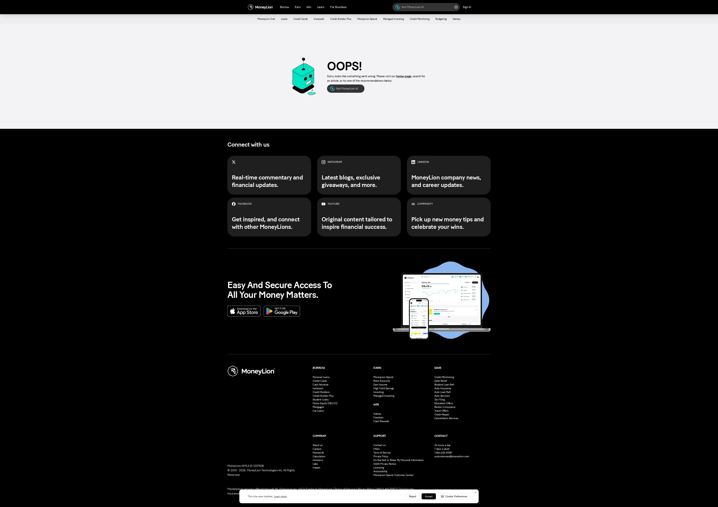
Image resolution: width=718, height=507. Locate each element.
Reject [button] (412, 496)
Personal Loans (321, 377)
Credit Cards (320, 380)
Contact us (379, 445)
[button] (454, 496)
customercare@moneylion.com (451, 456)
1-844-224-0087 (443, 452)
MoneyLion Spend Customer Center (393, 475)
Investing (378, 392)
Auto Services (442, 395)
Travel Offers (441, 410)
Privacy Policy (380, 456)
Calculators (319, 456)
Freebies (378, 417)
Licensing (378, 467)
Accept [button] (428, 496)
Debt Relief (440, 380)
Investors (318, 460)
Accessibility (380, 471)
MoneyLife (318, 452)
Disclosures (406, 489)
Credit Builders (321, 392)
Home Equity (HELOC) (325, 403)
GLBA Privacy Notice (384, 463)
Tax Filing (439, 399)
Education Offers (443, 403)
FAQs (376, 449)
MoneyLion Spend (383, 377)
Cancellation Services (446, 418)
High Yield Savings (383, 388)
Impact (316, 467)
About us (318, 445)
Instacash (318, 388)
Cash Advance (321, 384)
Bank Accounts (381, 380)
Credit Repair (441, 414)
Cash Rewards (381, 421)
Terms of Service (344, 489)
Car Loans (318, 410)
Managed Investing (383, 395)
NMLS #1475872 (386, 489)
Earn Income (380, 384)
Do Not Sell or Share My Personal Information (398, 460)
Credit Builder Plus (323, 395)
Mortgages (318, 407)
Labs (315, 463)
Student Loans (321, 399)
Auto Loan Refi (442, 392)
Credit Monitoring (444, 377)
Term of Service (382, 452)
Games (377, 413)
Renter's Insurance (444, 407)
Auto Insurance (442, 388)
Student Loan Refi (444, 384)
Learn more (280, 496)
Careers (317, 449)
